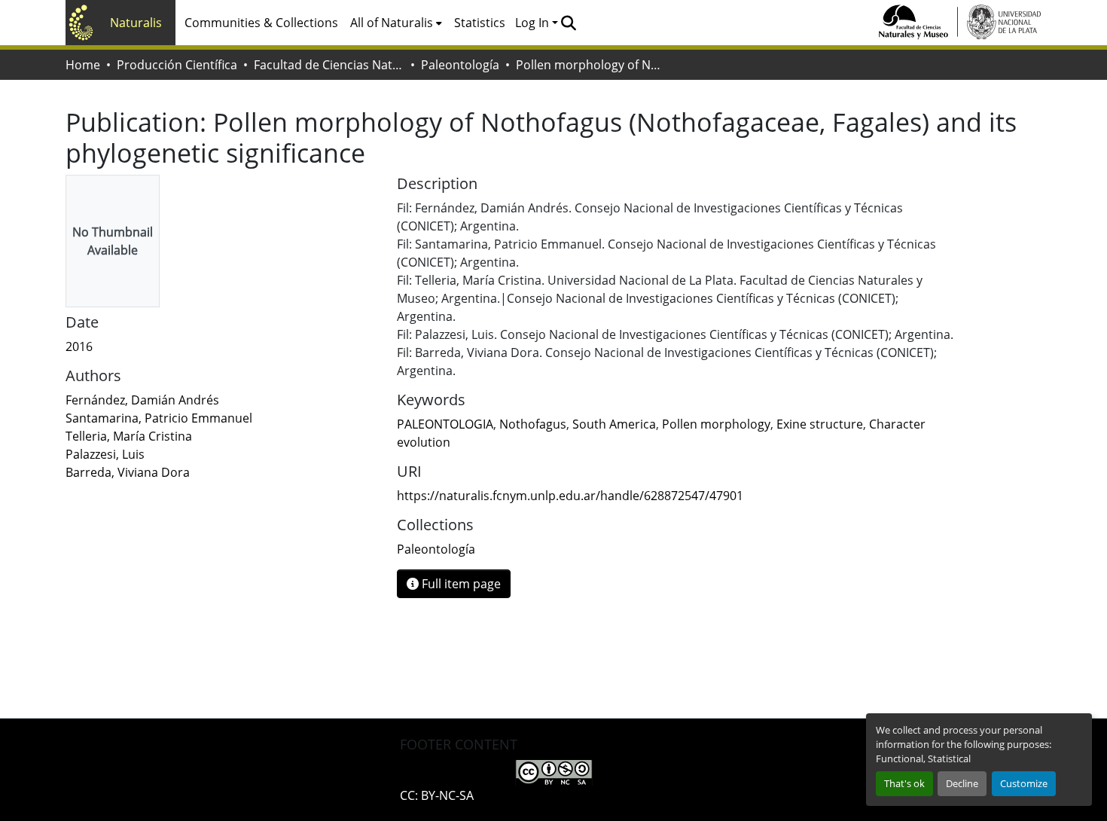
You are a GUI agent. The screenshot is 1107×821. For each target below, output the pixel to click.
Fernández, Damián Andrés (142, 400)
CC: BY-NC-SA (437, 795)
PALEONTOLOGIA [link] (445, 424)
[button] (568, 23)
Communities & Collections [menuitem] (261, 22)
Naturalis (136, 22)
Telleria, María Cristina (129, 436)
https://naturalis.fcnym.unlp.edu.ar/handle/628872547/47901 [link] (570, 495)
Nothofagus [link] (532, 424)
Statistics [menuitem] (479, 22)
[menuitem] (396, 23)
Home (83, 64)
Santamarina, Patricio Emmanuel (159, 418)
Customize (1024, 783)
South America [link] (614, 424)
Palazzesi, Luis (105, 454)
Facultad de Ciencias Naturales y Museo (329, 64)
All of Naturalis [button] (391, 22)
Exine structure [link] (819, 424)
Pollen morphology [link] (716, 424)
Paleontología (460, 64)
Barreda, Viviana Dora (128, 472)
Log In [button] (533, 22)
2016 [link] (79, 346)
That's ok (904, 783)
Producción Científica (177, 64)
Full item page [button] (460, 583)
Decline (962, 783)
